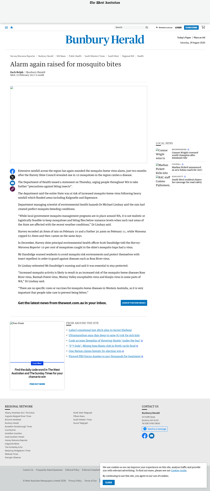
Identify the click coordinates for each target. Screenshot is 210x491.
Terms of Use (90, 480)
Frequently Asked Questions (49, 470)
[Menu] (6, 27)
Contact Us (28, 470)
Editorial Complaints (91, 470)
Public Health (75, 56)
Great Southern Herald (14, 437)
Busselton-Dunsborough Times (18, 426)
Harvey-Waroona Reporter (22, 56)
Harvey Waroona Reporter (16, 440)
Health (140, 56)
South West (113, 56)
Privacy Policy (75, 480)
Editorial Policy (72, 470)
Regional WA (128, 56)
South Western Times (95, 56)
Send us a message (157, 429)
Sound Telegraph (80, 423)
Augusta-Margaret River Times (18, 416)
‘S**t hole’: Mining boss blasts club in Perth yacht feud (102, 345)
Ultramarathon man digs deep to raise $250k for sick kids (104, 335)
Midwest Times (11, 454)
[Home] (11, 27)
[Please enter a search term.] (147, 27)
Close (108, 482)
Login (178, 27)
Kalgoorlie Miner (12, 443)
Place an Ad (199, 37)
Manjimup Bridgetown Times (17, 450)
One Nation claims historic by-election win (95, 351)
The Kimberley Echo (13, 447)
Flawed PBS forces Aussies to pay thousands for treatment (105, 356)
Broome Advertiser (13, 419)
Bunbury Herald (45, 56)
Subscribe (191, 27)
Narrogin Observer (13, 457)
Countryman (10, 430)
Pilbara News (79, 416)
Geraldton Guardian (13, 433)
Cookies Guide (179, 470)
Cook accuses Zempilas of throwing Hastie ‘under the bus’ (104, 340)
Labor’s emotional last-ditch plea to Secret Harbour (100, 330)
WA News (61, 56)
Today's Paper (184, 37)
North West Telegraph (82, 413)
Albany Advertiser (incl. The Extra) (19, 413)
